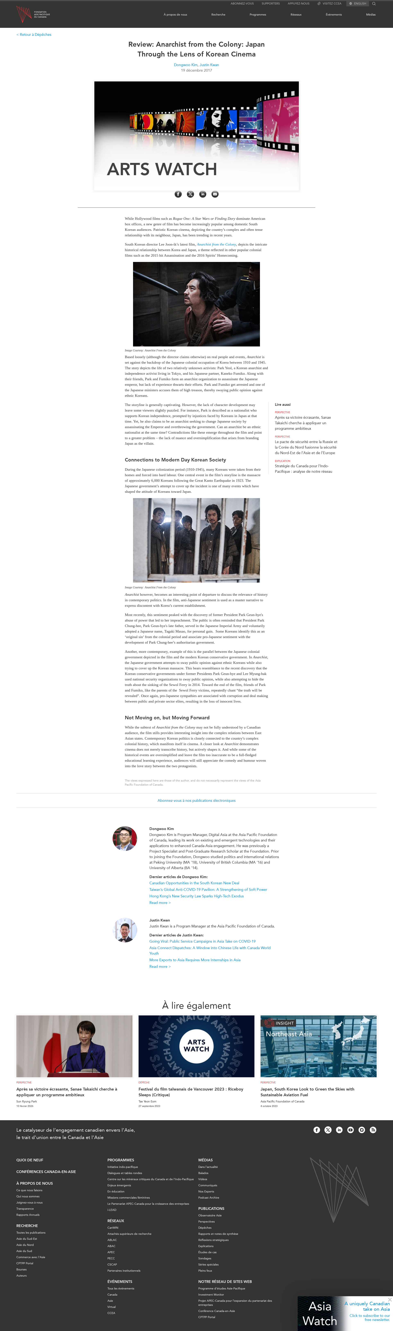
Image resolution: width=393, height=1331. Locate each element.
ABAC (111, 1246)
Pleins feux (205, 1270)
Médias (371, 14)
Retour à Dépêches (35, 34)
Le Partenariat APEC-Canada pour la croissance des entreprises (148, 1204)
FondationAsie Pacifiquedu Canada (42, 14)
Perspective (282, 412)
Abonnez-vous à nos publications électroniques (197, 800)
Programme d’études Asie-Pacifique (221, 1288)
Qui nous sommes (28, 1196)
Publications (211, 1208)
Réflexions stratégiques (213, 1240)
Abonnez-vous (242, 3)
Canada (112, 1294)
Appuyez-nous (298, 3)
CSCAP (112, 1264)
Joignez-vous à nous (29, 1202)
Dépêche (144, 1082)
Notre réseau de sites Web (225, 1281)
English (360, 3)
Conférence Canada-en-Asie (216, 1311)
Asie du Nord (25, 1245)
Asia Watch (320, 1313)
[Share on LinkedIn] (202, 194)
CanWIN (112, 1227)
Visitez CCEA (332, 3)
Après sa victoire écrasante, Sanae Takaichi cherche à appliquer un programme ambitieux (303, 423)
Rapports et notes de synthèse (218, 1234)
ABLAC (112, 1240)
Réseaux (296, 14)
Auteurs (21, 1275)
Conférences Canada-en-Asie (46, 1172)
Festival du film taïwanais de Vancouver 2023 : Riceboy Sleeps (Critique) (191, 1092)
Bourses (21, 1269)
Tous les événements (120, 1288)
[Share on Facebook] (178, 194)
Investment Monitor (211, 1294)
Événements (334, 14)
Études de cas (207, 1252)
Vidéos (202, 1179)
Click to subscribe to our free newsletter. (370, 1317)
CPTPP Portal (24, 1263)
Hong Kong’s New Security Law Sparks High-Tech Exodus (196, 896)
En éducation (115, 1191)
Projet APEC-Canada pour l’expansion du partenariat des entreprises (235, 1303)
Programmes (258, 14)
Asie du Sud (24, 1251)
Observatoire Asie (210, 1215)
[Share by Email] (215, 194)
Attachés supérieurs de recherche (129, 1234)
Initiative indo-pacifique (122, 1167)
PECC (111, 1258)
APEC (111, 1252)
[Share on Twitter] (190, 194)
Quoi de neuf (29, 1160)
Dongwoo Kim (186, 65)
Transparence (25, 1208)
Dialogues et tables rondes (124, 1173)
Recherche (218, 14)
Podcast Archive (208, 1197)
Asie (110, 1301)
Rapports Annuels (28, 1215)
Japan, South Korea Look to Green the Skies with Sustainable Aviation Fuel (307, 1092)
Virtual (111, 1307)
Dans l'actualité (208, 1167)
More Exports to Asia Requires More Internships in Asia (195, 960)
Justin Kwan (209, 65)
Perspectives (206, 1221)
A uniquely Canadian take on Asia (367, 1306)
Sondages (204, 1258)
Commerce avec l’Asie (30, 1257)
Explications (205, 1246)
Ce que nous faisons (29, 1190)
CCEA (111, 1313)
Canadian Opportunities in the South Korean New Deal (194, 883)
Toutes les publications (30, 1232)
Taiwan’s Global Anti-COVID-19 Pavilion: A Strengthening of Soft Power (208, 889)
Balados (203, 1173)
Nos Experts (206, 1191)
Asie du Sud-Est (26, 1239)
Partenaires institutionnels (123, 1270)
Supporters (271, 3)
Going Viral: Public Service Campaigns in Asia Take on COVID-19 (202, 941)
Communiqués (207, 1185)
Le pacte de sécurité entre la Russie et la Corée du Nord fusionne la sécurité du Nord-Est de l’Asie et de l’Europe (306, 447)
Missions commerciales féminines (128, 1197)
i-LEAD (111, 1210)
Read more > (160, 902)
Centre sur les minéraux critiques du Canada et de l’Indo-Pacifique (150, 1179)
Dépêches (204, 1227)
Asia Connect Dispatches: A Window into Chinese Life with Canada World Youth (210, 951)
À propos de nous (175, 14)
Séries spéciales (208, 1264)
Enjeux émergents (119, 1185)
